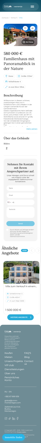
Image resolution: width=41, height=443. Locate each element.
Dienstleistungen (14, 369)
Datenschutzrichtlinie (17, 236)
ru (6, 392)
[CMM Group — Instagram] (6, 419)
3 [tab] (23, 281)
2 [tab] (21, 281)
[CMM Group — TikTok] (9, 419)
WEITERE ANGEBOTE (18, 317)
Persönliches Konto (12, 379)
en (10, 392)
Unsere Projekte (14, 361)
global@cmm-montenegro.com (13, 401)
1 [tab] (19, 282)
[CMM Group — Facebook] (17, 419)
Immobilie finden (13, 437)
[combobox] (9, 202)
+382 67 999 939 (12, 396)
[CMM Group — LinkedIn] (13, 419)
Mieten (9, 357)
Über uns (10, 373)
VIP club (9, 365)
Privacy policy (21, 432)
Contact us (28, 362)
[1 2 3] (21, 272)
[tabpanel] (21, 272)
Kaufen (9, 353)
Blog (27, 357)
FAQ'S (27, 353)
